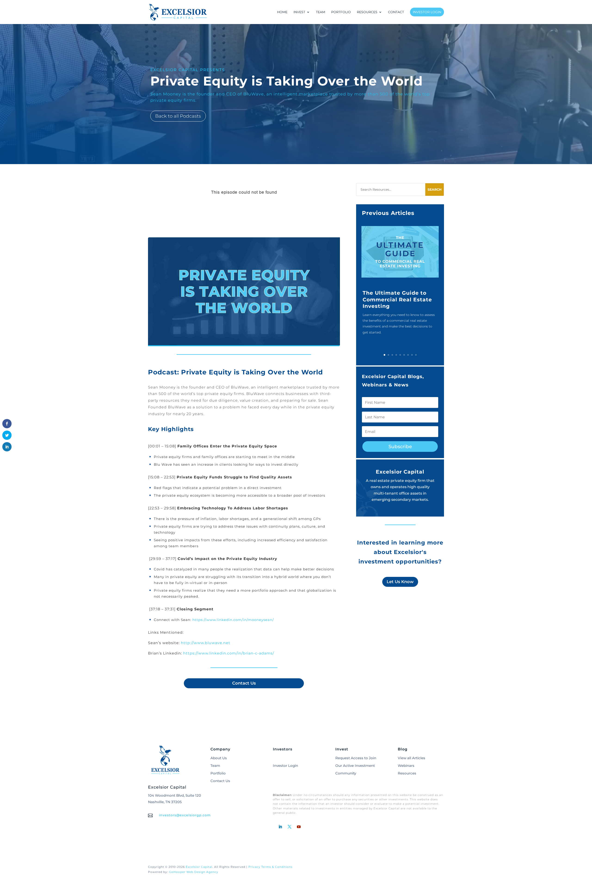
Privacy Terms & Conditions (270, 867)
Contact (396, 12)
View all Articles (411, 758)
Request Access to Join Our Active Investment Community (355, 765)
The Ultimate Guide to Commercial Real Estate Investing (397, 299)
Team (320, 12)
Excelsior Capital (199, 867)
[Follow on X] (289, 826)
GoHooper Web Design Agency (193, 872)
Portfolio (341, 12)
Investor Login (427, 12)
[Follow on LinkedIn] (280, 826)
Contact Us (244, 683)
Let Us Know (400, 581)
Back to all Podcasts (178, 116)
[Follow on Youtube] (298, 826)
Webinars (406, 765)
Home (282, 12)
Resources (407, 773)
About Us (218, 758)
